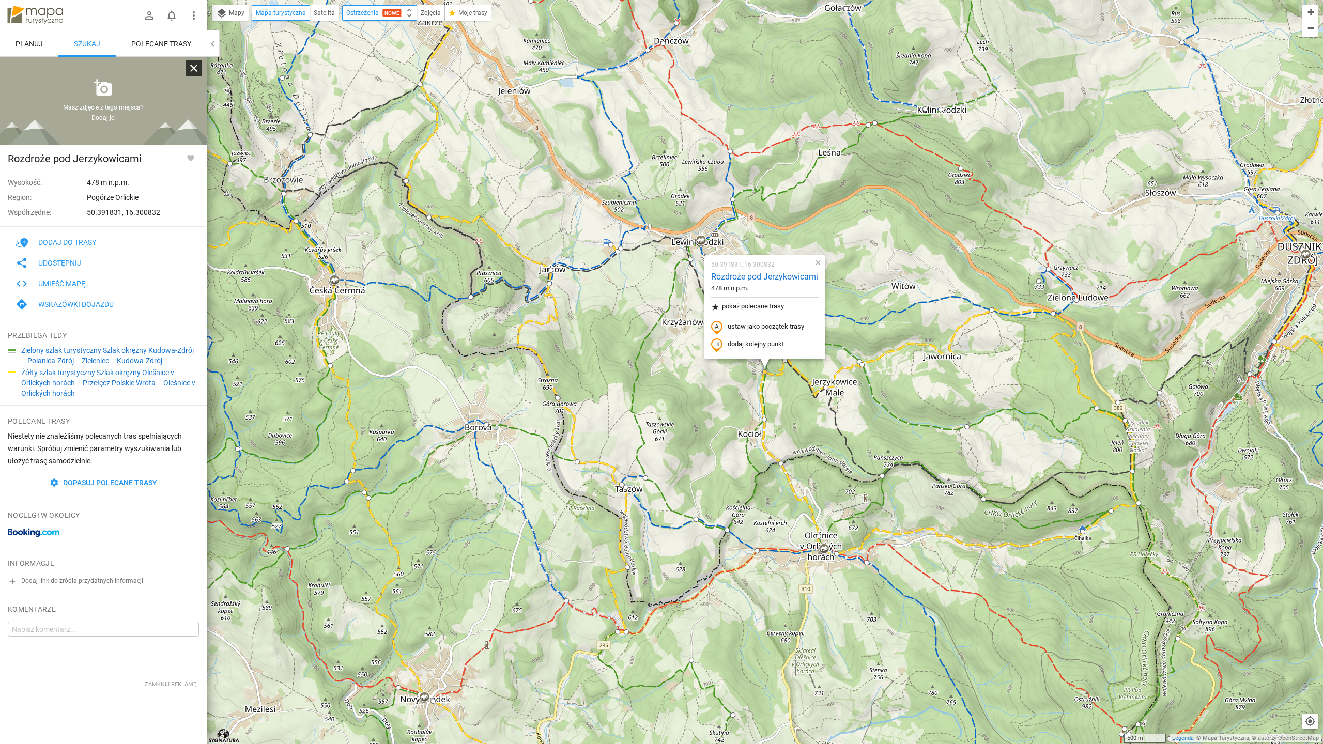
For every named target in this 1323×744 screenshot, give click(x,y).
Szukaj (87, 44)
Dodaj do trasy (67, 242)
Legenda (1183, 738)
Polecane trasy (161, 44)
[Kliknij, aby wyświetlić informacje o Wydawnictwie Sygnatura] (224, 736)
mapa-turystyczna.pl (35, 15)
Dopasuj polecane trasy (109, 482)
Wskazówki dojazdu (76, 304)
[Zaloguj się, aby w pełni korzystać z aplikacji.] (190, 157)
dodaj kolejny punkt (756, 344)
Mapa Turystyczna (1226, 738)
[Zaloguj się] (149, 15)
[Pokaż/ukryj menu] (194, 15)
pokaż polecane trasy (753, 306)
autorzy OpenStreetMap (1288, 738)
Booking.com (33, 533)
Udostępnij (59, 263)
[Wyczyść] (194, 68)
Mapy (235, 13)
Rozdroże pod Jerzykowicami (764, 277)
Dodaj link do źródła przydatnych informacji (81, 580)
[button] (230, 163)
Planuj (29, 44)
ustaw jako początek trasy (766, 326)
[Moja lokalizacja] (1310, 721)
